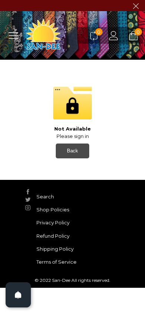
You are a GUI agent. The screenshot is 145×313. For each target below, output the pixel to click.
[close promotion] (135, 5)
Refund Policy (53, 236)
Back (72, 151)
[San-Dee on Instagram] (27, 207)
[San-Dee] (54, 35)
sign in (81, 136)
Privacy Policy (53, 222)
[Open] (18, 294)
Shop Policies (52, 209)
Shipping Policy (55, 249)
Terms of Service (56, 262)
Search (45, 197)
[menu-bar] (16, 35)
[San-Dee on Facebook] (27, 191)
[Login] (113, 35)
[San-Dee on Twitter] (27, 199)
